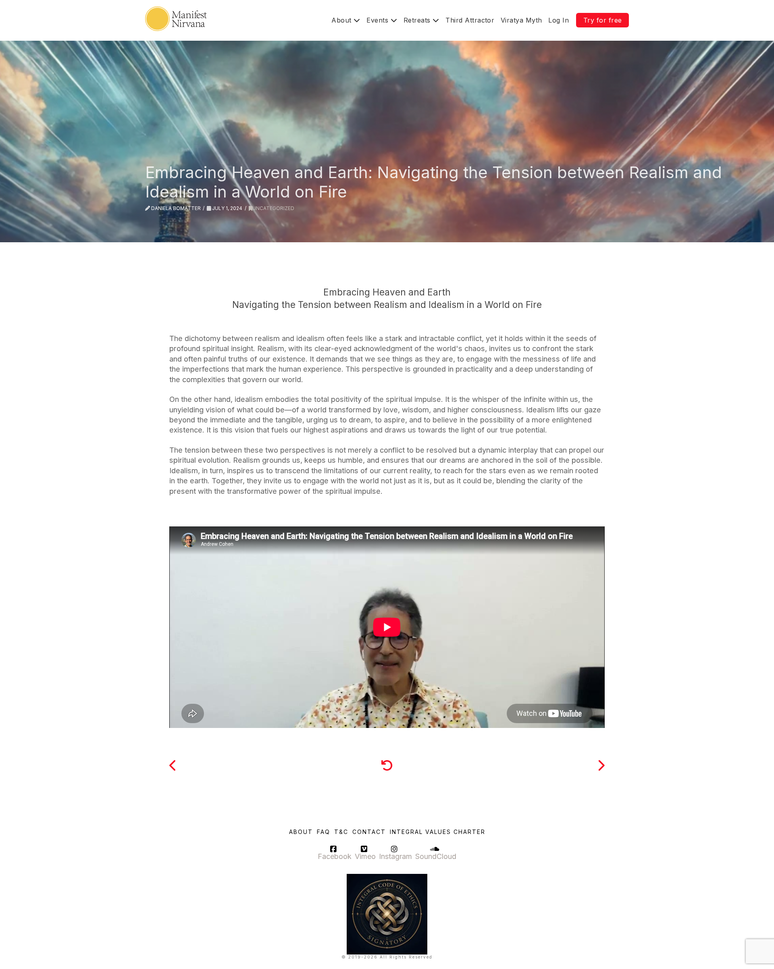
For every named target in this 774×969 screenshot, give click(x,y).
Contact (369, 831)
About (301, 831)
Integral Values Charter (437, 831)
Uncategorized (273, 208)
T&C (341, 831)
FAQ (323, 831)
